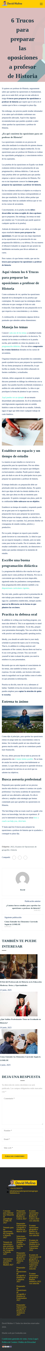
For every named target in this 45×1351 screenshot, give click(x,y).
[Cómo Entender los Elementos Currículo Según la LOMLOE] (19, 1041)
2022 (12, 847)
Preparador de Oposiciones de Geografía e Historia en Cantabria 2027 (21, 1274)
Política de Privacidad (27, 1342)
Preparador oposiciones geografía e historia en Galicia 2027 (21, 1215)
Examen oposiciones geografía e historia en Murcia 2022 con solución (34, 1230)
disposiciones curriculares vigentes (15, 588)
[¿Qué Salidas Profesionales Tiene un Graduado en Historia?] (19, 1004)
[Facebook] (14, 857)
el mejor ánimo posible (24, 759)
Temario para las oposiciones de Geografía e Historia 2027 (8, 1232)
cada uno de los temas (17, 333)
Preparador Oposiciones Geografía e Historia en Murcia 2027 (21, 1227)
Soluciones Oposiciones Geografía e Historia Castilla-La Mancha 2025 (21, 1242)
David (22, 890)
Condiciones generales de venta (14, 1339)
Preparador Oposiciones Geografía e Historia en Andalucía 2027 (21, 1310)
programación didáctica (11, 346)
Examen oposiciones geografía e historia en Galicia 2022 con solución (34, 1216)
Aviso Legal (33, 1339)
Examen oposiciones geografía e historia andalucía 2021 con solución (35, 1278)
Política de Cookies (9, 1342)
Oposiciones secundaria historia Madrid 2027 (8, 1262)
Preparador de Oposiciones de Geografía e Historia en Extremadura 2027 (21, 1293)
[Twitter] (20, 857)
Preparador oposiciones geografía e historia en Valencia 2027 (21, 1258)
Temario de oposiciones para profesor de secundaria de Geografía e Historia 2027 (8, 1248)
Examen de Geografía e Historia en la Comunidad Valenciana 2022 (34, 1245)
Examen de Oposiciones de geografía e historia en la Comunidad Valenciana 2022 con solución (35, 1262)
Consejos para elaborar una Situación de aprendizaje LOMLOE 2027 (8, 1217)
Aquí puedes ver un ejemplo (13, 397)
